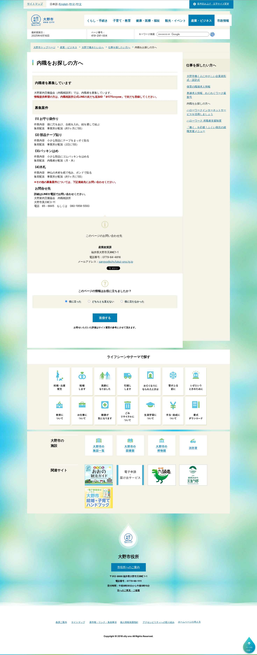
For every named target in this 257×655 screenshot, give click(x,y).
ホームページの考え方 (189, 622)
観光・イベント (175, 20)
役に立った (75, 301)
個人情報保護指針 (129, 622)
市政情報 (223, 20)
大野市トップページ (44, 47)
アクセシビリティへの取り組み (158, 622)
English (63, 4)
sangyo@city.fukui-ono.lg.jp (116, 261)
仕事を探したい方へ (119, 47)
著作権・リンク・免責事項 (103, 622)
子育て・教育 (122, 20)
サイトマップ (35, 3)
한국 (72, 4)
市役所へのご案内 (128, 567)
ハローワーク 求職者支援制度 (204, 120)
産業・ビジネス (201, 20)
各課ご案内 (61, 622)
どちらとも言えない (103, 301)
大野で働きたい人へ (93, 47)
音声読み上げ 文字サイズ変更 (213, 3)
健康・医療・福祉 (148, 20)
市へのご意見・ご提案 (128, 590)
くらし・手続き (97, 20)
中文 (79, 4)
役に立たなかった (134, 301)
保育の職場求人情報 (198, 86)
